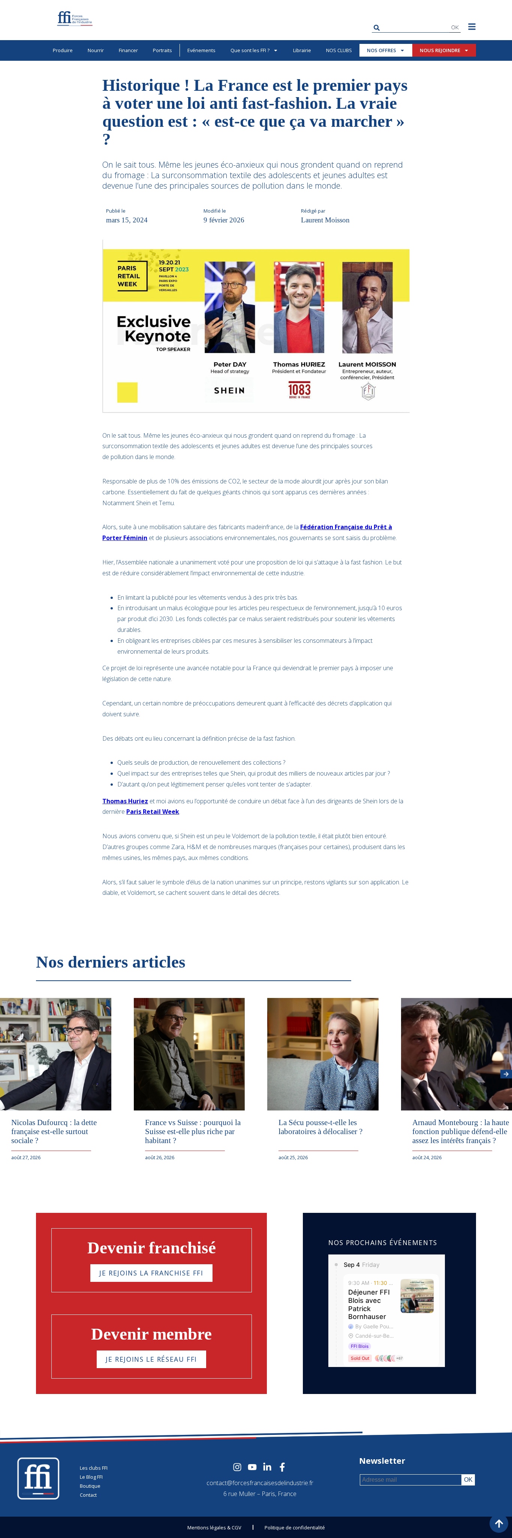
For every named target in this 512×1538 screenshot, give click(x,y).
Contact (88, 1494)
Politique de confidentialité (295, 1527)
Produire (63, 50)
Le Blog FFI (91, 1476)
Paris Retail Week (152, 811)
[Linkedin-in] (267, 1467)
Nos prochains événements (382, 1242)
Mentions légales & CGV (214, 1527)
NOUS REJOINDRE (440, 50)
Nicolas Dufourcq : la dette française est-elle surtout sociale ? (54, 1131)
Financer (128, 50)
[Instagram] (237, 1467)
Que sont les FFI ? (250, 50)
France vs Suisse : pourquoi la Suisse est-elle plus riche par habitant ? (193, 1131)
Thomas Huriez (125, 801)
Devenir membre (151, 1334)
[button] (506, 1074)
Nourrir (96, 50)
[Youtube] (252, 1467)
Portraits (162, 50)
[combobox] (410, 28)
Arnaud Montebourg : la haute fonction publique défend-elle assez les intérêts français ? (460, 1131)
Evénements (201, 50)
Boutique (90, 1485)
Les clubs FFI (94, 1467)
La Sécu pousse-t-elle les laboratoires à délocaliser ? (320, 1127)
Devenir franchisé (151, 1247)
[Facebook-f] (282, 1467)
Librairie (302, 50)
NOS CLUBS (339, 50)
